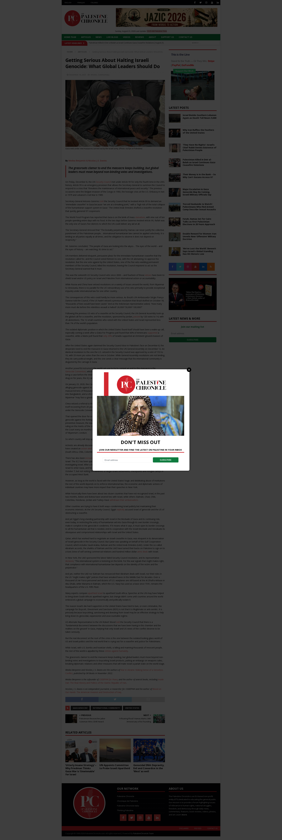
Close (189, 370)
